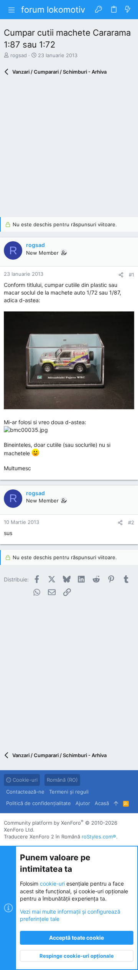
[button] (11, 9)
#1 (131, 275)
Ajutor (83, 803)
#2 (131, 522)
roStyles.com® (99, 836)
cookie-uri (52, 883)
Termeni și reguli (69, 792)
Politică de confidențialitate (38, 803)
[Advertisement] (69, 148)
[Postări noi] (127, 9)
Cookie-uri (24, 780)
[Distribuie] (121, 274)
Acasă (102, 803)
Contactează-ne (25, 792)
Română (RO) (62, 780)
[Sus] (116, 803)
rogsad (18, 55)
